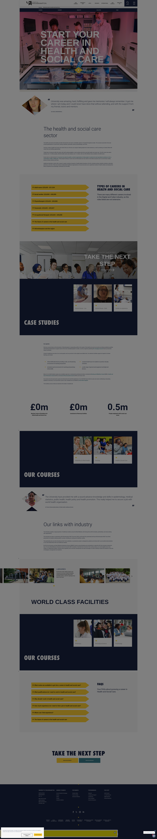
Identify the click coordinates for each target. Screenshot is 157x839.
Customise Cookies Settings (26, 835)
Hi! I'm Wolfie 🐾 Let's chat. (149, 832)
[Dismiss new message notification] (155, 831)
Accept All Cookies (38, 834)
